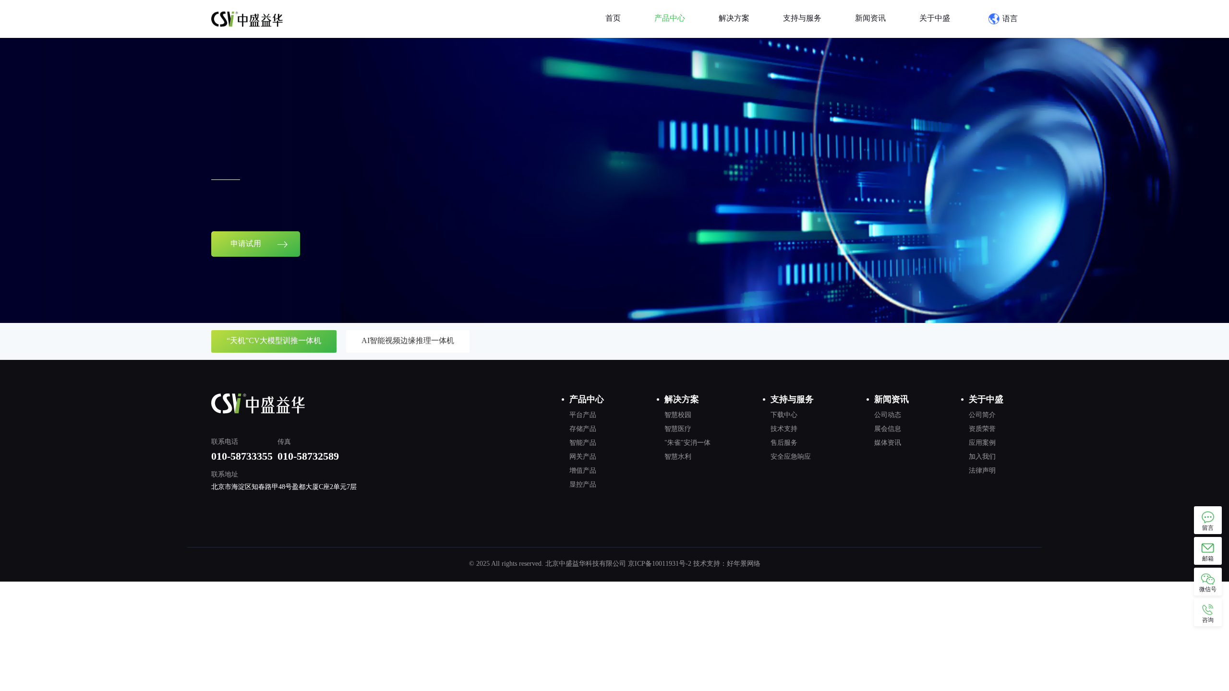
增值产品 (582, 470)
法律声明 (982, 470)
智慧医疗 (677, 428)
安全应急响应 (791, 456)
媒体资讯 (887, 442)
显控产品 (582, 484)
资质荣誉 (982, 428)
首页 (613, 18)
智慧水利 (677, 456)
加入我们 (982, 456)
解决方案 (734, 18)
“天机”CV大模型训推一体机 (274, 340)
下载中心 (784, 414)
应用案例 (982, 442)
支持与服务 (802, 18)
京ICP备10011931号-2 (659, 563)
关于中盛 (934, 18)
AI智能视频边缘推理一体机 (407, 340)
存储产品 (582, 428)
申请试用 (246, 243)
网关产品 (582, 456)
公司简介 (982, 414)
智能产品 (582, 442)
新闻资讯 (870, 18)
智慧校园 (677, 414)
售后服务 (784, 442)
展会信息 (887, 428)
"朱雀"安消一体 (687, 442)
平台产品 (582, 414)
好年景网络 (743, 563)
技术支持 (784, 428)
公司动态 (887, 414)
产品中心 (669, 18)
